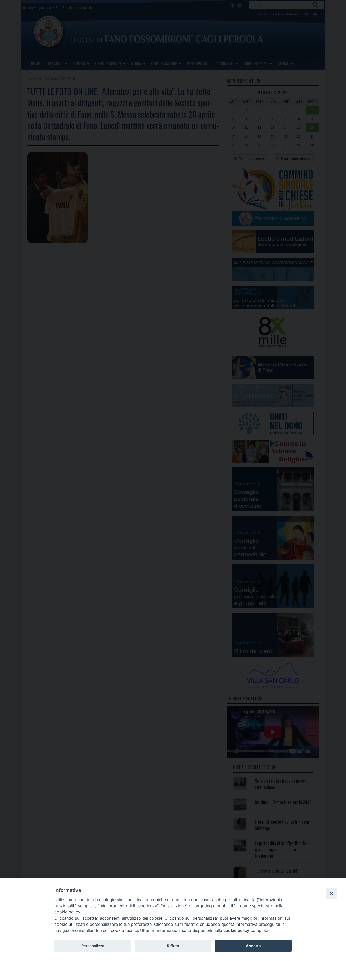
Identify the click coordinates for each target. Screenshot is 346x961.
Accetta (253, 946)
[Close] (331, 893)
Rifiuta (173, 946)
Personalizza (92, 946)
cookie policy (236, 930)
